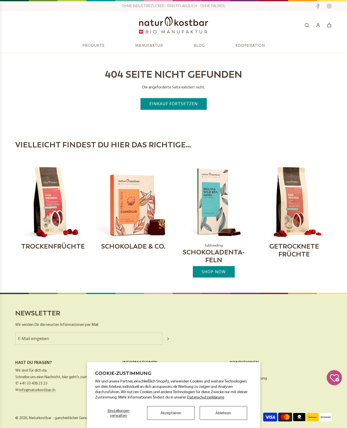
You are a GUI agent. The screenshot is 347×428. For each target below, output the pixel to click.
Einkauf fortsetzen (173, 103)
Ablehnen (223, 412)
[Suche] (306, 25)
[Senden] (168, 338)
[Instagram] (329, 6)
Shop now (214, 271)
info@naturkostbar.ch (37, 389)
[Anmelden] (318, 25)
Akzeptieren (171, 412)
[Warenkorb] (329, 25)
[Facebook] (318, 6)
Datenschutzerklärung (205, 397)
